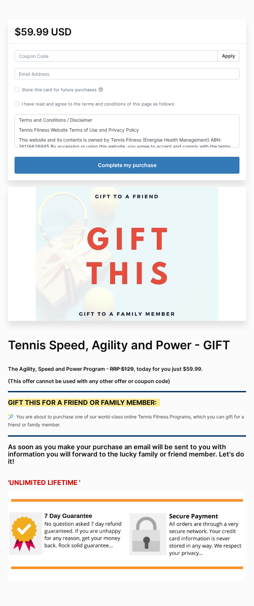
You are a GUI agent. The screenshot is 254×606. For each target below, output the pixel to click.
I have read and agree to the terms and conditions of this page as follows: (98, 104)
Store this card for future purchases (62, 89)
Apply (228, 56)
